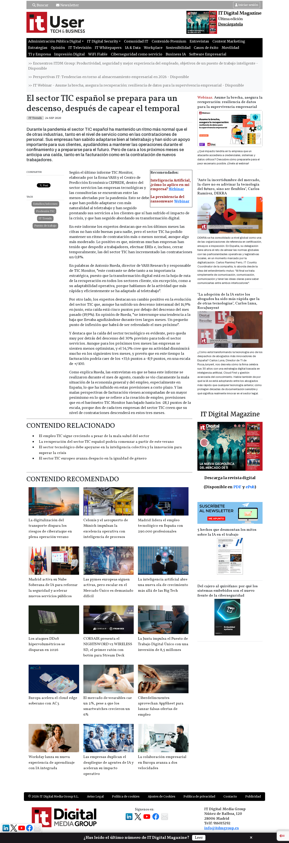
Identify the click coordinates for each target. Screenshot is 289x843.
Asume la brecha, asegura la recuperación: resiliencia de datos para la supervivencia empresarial (230, 102)
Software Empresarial (207, 54)
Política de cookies (125, 796)
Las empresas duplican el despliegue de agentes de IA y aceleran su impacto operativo (108, 765)
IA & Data (132, 47)
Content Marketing (228, 41)
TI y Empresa (39, 54)
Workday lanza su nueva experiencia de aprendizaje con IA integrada (52, 762)
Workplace (153, 47)
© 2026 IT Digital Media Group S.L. (53, 796)
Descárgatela (230, 24)
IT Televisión (79, 47)
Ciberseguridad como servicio (136, 54)
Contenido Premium (169, 41)
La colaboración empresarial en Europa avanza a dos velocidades (162, 762)
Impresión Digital (69, 54)
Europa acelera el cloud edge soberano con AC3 (53, 700)
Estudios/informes (45, 203)
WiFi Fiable (97, 54)
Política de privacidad (199, 796)
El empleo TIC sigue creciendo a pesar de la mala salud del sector (94, 436)
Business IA (176, 54)
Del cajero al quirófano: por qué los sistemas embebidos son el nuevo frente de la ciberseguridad (227, 591)
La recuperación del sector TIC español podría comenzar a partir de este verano (106, 441)
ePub (250, 486)
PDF (237, 486)
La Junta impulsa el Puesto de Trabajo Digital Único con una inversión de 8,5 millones (163, 644)
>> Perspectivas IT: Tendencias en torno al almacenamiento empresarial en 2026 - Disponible (108, 77)
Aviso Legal (95, 796)
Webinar (176, 189)
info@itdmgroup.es (221, 828)
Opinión (58, 47)
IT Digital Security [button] (102, 41)
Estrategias (37, 47)
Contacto (230, 796)
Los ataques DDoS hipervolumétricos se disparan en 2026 (47, 644)
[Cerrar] (251, 837)
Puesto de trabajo (45, 225)
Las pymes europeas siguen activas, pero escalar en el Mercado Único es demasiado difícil (108, 588)
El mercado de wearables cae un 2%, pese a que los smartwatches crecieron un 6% (107, 706)
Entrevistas (199, 41)
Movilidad (230, 47)
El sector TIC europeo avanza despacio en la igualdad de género (93, 458)
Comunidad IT (136, 41)
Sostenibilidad (178, 47)
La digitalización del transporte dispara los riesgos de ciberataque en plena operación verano (50, 529)
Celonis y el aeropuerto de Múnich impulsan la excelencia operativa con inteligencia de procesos (105, 529)
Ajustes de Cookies (161, 796)
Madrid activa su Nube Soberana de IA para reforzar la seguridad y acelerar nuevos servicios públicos (53, 588)
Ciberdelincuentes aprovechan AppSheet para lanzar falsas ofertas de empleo (160, 706)
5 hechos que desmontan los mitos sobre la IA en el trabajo (226, 532)
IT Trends (45, 218)
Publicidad (253, 796)
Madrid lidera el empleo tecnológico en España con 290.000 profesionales (160, 526)
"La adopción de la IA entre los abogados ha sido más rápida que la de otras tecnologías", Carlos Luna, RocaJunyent (228, 301)
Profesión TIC (45, 211)
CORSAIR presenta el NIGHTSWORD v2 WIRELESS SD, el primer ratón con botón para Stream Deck (107, 647)
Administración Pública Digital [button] (54, 41)
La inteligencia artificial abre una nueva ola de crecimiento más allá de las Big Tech (163, 585)
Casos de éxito (206, 47)
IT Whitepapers (108, 47)
